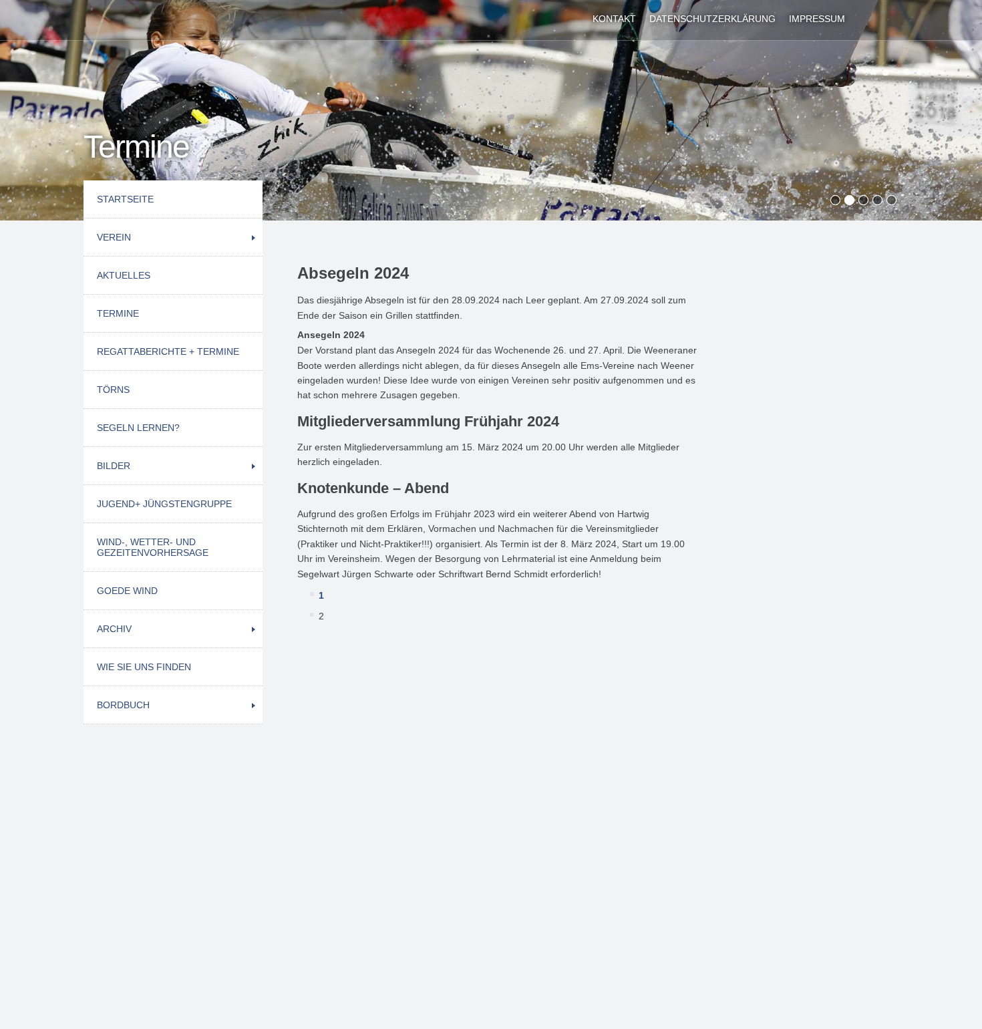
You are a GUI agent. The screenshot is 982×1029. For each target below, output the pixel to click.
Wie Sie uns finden (144, 667)
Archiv (114, 628)
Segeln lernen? (138, 427)
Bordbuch (123, 705)
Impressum (817, 18)
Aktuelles (123, 275)
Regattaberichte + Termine (168, 351)
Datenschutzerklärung (712, 18)
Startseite (125, 199)
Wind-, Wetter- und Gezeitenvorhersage (152, 547)
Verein (114, 237)
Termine (118, 313)
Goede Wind (127, 590)
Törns (113, 389)
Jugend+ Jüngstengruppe (164, 503)
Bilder (113, 465)
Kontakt (614, 18)
